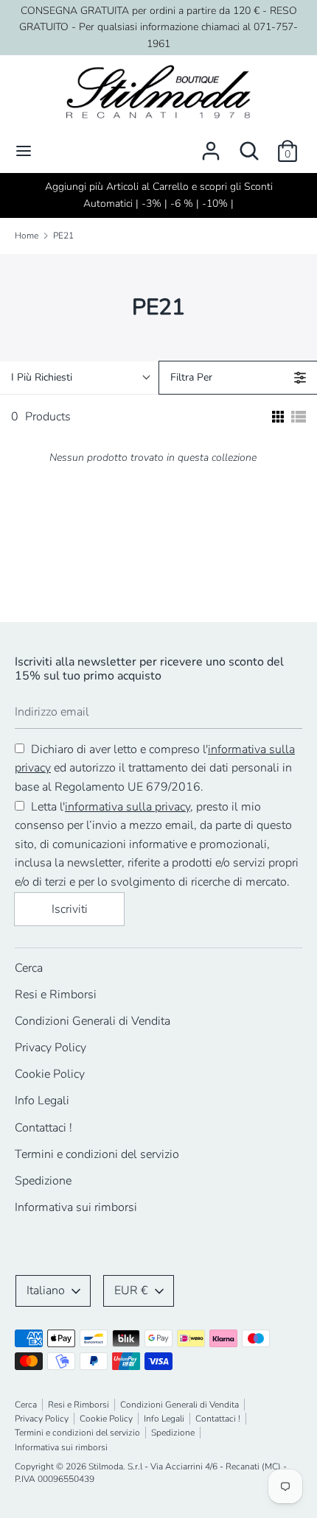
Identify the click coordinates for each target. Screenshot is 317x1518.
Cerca (29, 968)
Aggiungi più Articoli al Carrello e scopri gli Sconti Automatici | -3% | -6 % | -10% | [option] (159, 195)
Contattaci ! (43, 1128)
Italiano (46, 1290)
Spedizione (43, 1181)
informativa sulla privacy (127, 807)
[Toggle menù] (23, 151)
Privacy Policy (50, 1047)
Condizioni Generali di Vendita (92, 1021)
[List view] (298, 417)
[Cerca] (249, 145)
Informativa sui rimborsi (76, 1207)
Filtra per (191, 377)
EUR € (131, 1290)
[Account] (211, 145)
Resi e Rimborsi (56, 994)
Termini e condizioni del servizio (97, 1154)
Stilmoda (105, 1466)
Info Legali (42, 1100)
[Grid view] (276, 417)
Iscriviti (70, 909)
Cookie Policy (50, 1074)
